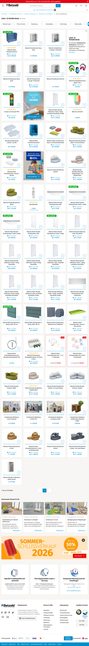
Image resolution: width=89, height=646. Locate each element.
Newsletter (46, 610)
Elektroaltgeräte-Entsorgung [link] (47, 626)
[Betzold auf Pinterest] (9, 613)
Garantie (45, 629)
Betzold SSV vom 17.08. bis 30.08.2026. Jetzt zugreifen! (43, 1)
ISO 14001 (82, 621)
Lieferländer (46, 617)
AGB (18, 644)
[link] (81, 5)
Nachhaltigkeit (64, 617)
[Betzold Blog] (7, 617)
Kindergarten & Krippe (15, 14)
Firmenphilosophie (65, 612)
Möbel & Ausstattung (30, 14)
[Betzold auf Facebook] (1, 613)
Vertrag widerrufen (68, 638)
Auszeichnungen (64, 622)
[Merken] (18, 43)
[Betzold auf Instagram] (5, 613)
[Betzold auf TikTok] (13, 613)
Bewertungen (52, 644)
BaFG (45, 644)
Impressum (4, 644)
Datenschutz (12, 644)
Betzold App (46, 620)
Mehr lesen (72, 52)
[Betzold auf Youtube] (2, 617)
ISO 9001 (81, 624)
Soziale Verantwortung (66, 615)
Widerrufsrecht (25, 644)
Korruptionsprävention (36, 644)
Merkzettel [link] (46, 622)
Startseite (4, 14)
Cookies (59, 644)
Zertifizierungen (64, 620)
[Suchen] (58, 5)
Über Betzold (63, 610)
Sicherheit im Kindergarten (46, 14)
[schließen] (87, 1)
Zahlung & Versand (48, 615)
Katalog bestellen (48, 612)
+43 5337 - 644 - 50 (75, 587)
